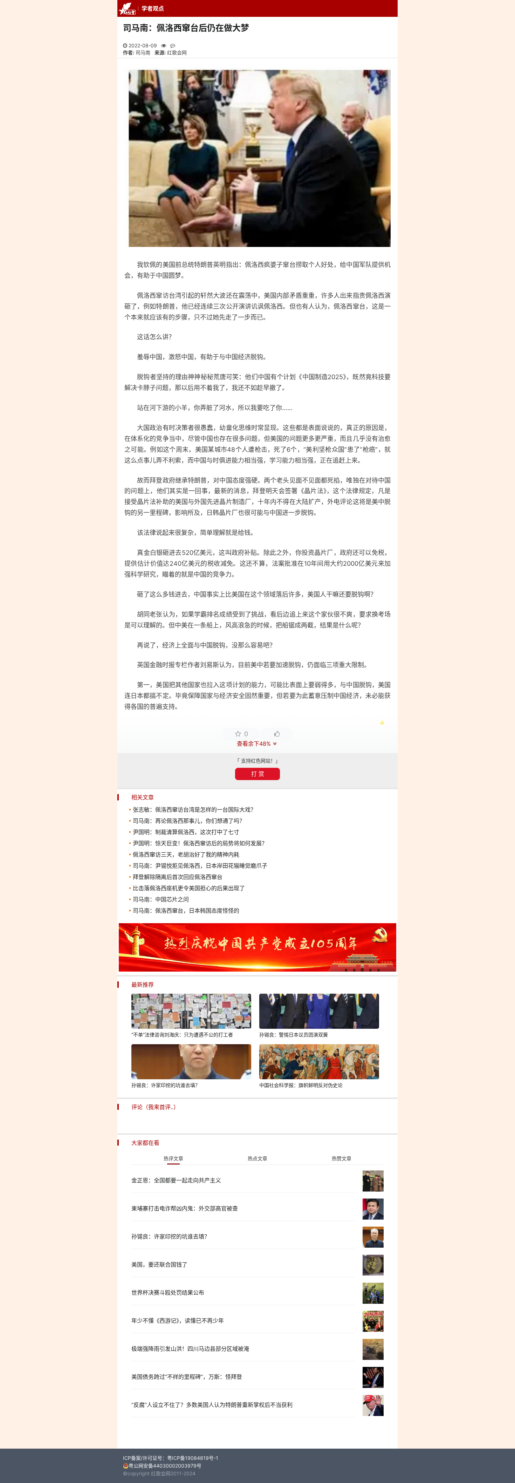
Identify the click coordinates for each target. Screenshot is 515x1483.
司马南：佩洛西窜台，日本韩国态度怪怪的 (186, 910)
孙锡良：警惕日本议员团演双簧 (293, 1035)
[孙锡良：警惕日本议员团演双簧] (319, 1012)
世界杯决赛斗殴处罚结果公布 (167, 1292)
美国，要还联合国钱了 (159, 1264)
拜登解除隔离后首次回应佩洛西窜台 (177, 876)
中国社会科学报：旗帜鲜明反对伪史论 (301, 1085)
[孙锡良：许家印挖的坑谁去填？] (191, 1062)
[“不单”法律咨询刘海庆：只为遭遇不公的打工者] (191, 1012)
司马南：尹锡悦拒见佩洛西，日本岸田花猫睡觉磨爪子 (200, 865)
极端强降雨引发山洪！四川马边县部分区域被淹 (190, 1348)
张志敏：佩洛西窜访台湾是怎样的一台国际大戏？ (194, 809)
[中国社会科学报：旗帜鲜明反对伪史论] (319, 1062)
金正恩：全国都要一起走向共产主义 (176, 1180)
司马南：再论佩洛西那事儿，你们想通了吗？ (189, 820)
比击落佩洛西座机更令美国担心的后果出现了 (189, 888)
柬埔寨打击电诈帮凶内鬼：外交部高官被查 (184, 1208)
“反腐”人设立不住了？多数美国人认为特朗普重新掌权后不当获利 (212, 1404)
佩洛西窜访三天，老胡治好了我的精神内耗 (186, 854)
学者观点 (153, 8)
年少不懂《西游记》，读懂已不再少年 (177, 1320)
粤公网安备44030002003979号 (165, 1466)
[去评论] (494, 1014)
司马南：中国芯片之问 (161, 899)
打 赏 (257, 773)
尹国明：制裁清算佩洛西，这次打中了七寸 (186, 832)
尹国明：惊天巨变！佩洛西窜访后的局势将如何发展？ (200, 843)
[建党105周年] (257, 970)
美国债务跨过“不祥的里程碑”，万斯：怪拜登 (186, 1376)
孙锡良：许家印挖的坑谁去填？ (165, 1085)
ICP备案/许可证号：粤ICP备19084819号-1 (170, 1458)
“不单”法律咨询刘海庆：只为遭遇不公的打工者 (182, 1035)
